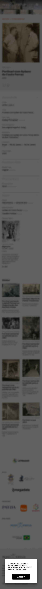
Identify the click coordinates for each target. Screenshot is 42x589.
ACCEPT (21, 577)
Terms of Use (20, 569)
